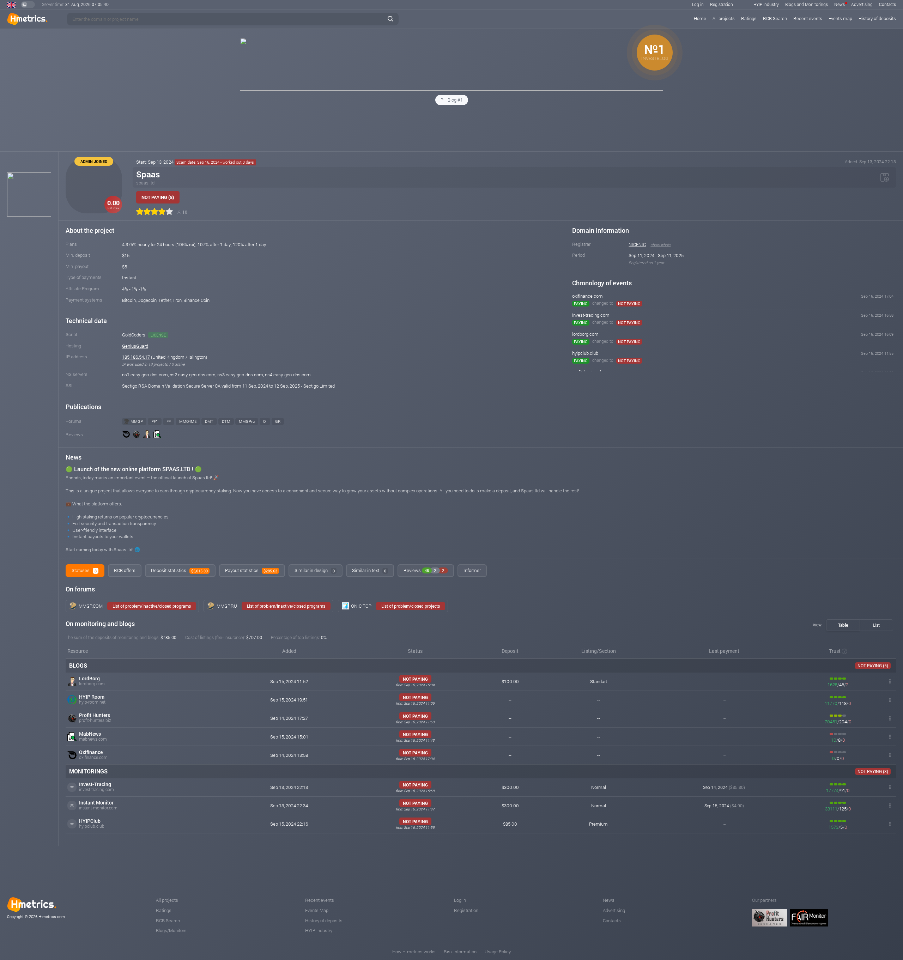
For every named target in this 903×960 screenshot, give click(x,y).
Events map (840, 18)
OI (265, 421)
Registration (721, 4)
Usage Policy (498, 951)
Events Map (316, 910)
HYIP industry (766, 4)
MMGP (137, 421)
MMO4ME (187, 421)
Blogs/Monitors (171, 930)
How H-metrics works (414, 951)
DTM (226, 421)
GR (277, 421)
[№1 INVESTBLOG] (451, 89)
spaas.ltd (145, 183)
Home (700, 18)
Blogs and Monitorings (806, 4)
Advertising (862, 4)
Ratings (749, 18)
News (839, 4)
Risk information (460, 951)
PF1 (154, 421)
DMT (209, 421)
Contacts (887, 4)
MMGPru (247, 421)
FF (168, 421)
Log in (698, 4)
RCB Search (775, 18)
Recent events (807, 18)
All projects (724, 18)
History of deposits (877, 18)
